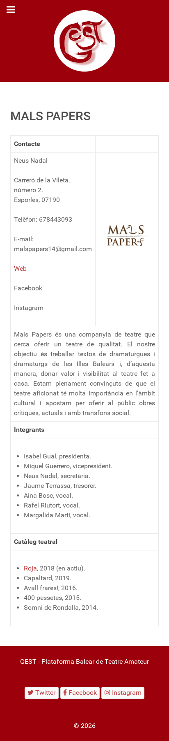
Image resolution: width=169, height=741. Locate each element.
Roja (30, 568)
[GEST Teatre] (84, 41)
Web (20, 268)
